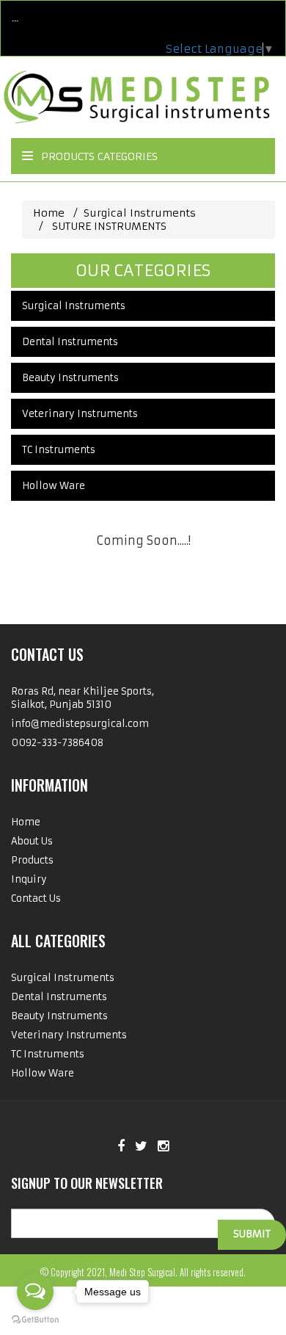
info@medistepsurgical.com (80, 723)
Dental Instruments (70, 342)
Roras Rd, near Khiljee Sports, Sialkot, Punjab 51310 (82, 698)
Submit (252, 1234)
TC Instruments (58, 450)
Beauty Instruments (70, 378)
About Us (32, 841)
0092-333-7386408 (57, 743)
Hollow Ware (53, 486)
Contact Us (36, 898)
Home (49, 213)
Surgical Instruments (143, 213)
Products (32, 860)
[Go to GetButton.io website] (35, 1320)
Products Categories (98, 156)
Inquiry (29, 879)
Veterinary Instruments (80, 414)
